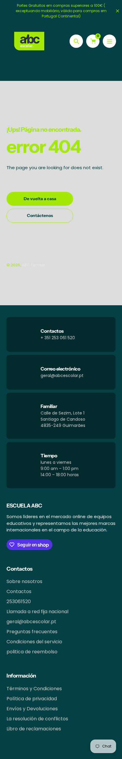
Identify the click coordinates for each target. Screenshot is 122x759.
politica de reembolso (32, 651)
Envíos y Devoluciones (32, 708)
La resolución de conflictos (37, 718)
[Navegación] (109, 41)
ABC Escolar (33, 265)
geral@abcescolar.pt (31, 621)
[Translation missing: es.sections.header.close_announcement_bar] (118, 11)
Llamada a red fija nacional (37, 611)
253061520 (19, 601)
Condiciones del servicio (34, 641)
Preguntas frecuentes (32, 631)
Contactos (19, 591)
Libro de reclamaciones (34, 728)
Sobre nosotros (24, 581)
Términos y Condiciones (34, 688)
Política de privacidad (32, 698)
